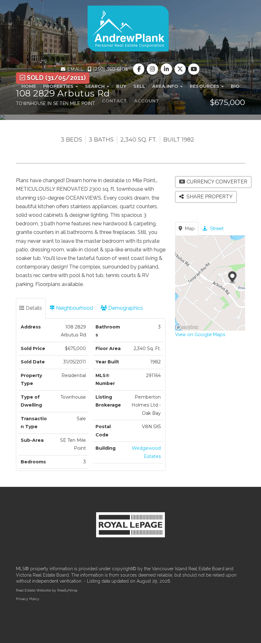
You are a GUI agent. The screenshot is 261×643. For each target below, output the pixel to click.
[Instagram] (153, 69)
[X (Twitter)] (180, 69)
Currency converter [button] (217, 182)
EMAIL (74, 69)
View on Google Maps (200, 334)
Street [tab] (216, 228)
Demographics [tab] (125, 308)
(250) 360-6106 (110, 69)
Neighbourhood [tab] (74, 308)
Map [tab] (189, 228)
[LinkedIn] (167, 69)
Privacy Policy (27, 599)
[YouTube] (193, 69)
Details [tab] (33, 308)
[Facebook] (139, 69)
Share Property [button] (209, 197)
